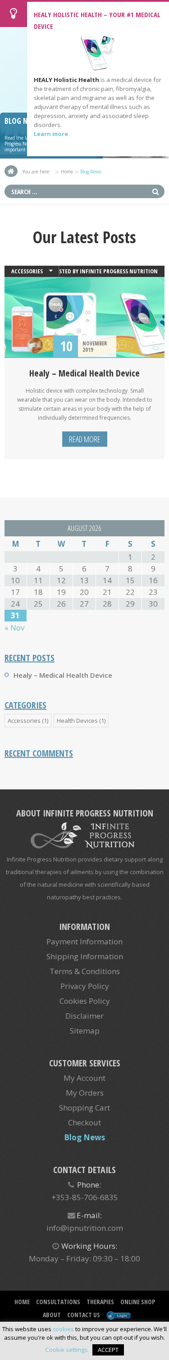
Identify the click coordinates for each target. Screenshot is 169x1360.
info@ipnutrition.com (84, 1228)
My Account (84, 1078)
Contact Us (83, 1314)
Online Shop (137, 1301)
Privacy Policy (84, 986)
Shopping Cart (84, 1107)
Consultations (58, 1301)
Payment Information (84, 941)
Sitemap (85, 1030)
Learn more (51, 134)
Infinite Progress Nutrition (119, 271)
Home (67, 171)
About (52, 1314)
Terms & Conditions (85, 971)
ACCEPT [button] (108, 1350)
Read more (84, 439)
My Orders (85, 1093)
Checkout (84, 1122)
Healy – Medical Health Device (84, 373)
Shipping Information (84, 956)
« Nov (14, 627)
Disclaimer (84, 1016)
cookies (63, 1329)
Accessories (27, 271)
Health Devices (77, 720)
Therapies (100, 1301)
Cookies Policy (84, 1001)
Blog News (84, 1137)
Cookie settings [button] (66, 1350)
